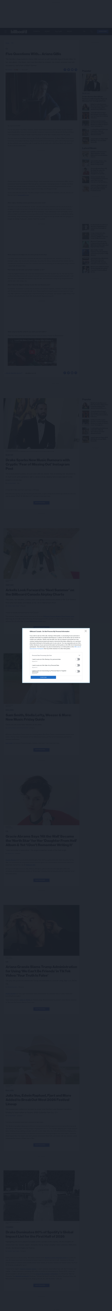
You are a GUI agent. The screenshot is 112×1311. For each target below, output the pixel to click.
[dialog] (56, 655)
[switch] (77, 659)
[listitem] (56, 655)
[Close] (86, 631)
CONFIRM (43, 677)
